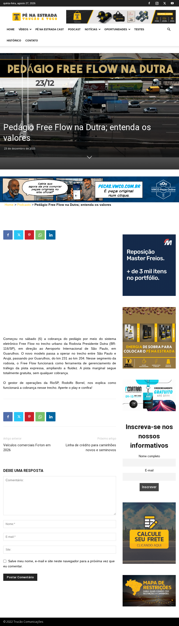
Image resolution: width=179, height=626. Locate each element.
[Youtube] (172, 3)
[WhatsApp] (40, 235)
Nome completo (149, 456)
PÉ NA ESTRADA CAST (49, 29)
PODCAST (74, 29)
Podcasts (24, 204)
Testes (139, 29)
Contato (31, 40)
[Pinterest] (29, 235)
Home (10, 29)
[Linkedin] (50, 235)
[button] (168, 29)
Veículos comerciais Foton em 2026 (27, 447)
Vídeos (23, 29)
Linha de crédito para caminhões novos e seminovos (91, 447)
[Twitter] (164, 3)
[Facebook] (149, 3)
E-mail (149, 470)
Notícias (91, 29)
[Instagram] (156, 3)
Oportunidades (115, 29)
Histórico (14, 40)
